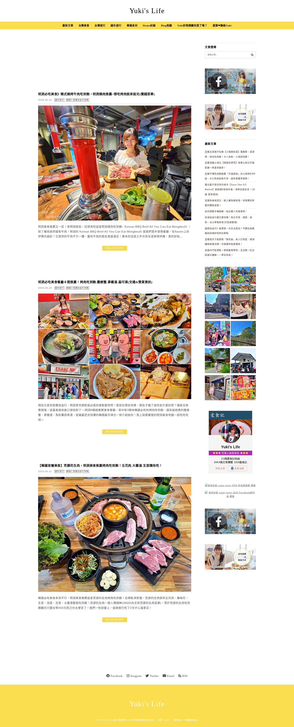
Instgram (135, 676)
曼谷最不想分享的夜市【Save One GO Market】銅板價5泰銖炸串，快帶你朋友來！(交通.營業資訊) (230, 189)
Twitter (154, 676)
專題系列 (132, 25)
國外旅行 (116, 25)
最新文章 (67, 25)
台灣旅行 (100, 25)
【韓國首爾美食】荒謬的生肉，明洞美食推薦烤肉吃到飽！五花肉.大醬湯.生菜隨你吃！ (100, 465)
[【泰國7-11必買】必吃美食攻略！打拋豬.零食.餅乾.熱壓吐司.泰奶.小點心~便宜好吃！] (243, 388)
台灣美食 (84, 25)
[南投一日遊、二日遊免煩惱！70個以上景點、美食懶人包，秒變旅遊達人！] (243, 280)
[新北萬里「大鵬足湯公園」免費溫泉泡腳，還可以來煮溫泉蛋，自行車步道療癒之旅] (217, 388)
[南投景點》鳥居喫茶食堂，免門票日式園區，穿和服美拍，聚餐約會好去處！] (217, 361)
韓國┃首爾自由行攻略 (77, 100)
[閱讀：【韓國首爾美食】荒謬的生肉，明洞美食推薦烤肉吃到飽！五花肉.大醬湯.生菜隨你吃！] (114, 591)
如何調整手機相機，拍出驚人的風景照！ (226, 211)
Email (170, 676)
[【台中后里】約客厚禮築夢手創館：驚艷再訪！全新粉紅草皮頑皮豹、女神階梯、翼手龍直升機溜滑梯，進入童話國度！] (217, 334)
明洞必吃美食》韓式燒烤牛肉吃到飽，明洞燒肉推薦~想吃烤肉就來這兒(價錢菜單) (96, 94)
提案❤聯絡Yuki (222, 25)
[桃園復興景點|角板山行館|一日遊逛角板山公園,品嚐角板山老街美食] (243, 334)
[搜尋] (252, 55)
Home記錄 (149, 25)
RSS (185, 676)
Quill (166, 720)
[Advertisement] (114, 63)
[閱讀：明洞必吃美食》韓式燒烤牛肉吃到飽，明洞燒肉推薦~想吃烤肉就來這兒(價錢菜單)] (114, 219)
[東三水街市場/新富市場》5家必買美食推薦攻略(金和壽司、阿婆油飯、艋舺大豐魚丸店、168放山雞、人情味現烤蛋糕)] (217, 307)
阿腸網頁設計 (191, 720)
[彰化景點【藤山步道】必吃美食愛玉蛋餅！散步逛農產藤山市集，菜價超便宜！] (217, 280)
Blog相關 (166, 25)
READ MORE (115, 248)
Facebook (116, 676)
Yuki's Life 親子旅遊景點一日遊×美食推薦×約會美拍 (128, 720)
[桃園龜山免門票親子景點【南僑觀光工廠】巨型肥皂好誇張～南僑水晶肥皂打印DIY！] (243, 307)
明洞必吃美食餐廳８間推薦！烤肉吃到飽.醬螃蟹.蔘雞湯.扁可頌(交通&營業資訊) (95, 282)
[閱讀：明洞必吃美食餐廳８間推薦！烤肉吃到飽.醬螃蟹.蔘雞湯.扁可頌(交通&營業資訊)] (114, 398)
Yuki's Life (147, 11)
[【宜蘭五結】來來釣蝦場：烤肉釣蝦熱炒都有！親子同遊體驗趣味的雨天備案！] (243, 361)
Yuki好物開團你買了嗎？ (192, 25)
